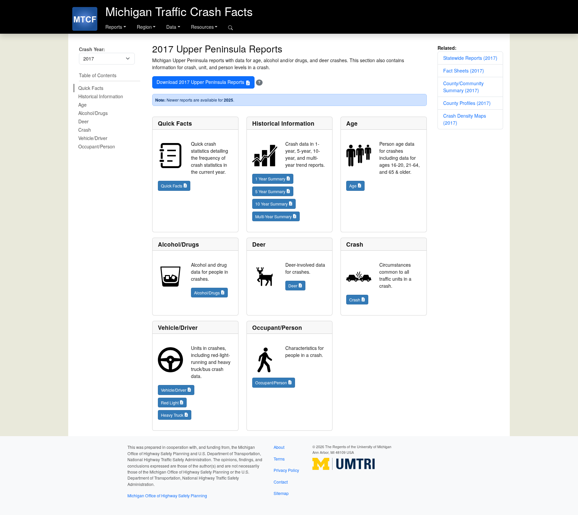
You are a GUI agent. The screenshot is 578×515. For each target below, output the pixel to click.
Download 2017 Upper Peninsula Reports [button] (201, 82)
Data (171, 26)
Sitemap (281, 493)
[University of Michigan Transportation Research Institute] (343, 463)
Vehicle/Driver (92, 138)
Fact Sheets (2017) (463, 70)
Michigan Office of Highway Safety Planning (167, 495)
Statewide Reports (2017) (470, 57)
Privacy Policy (286, 470)
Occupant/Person (96, 146)
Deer (83, 121)
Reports (113, 26)
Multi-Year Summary (273, 216)
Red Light (170, 402)
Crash (84, 129)
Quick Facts (90, 88)
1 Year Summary (270, 178)
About (279, 447)
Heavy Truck (172, 415)
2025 (228, 100)
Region (144, 26)
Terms (279, 459)
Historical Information (100, 96)
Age (82, 104)
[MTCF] (84, 19)
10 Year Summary (271, 204)
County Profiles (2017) (467, 103)
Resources (202, 26)
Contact (281, 482)
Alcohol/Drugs (93, 113)
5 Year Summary (270, 191)
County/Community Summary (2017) (463, 87)
